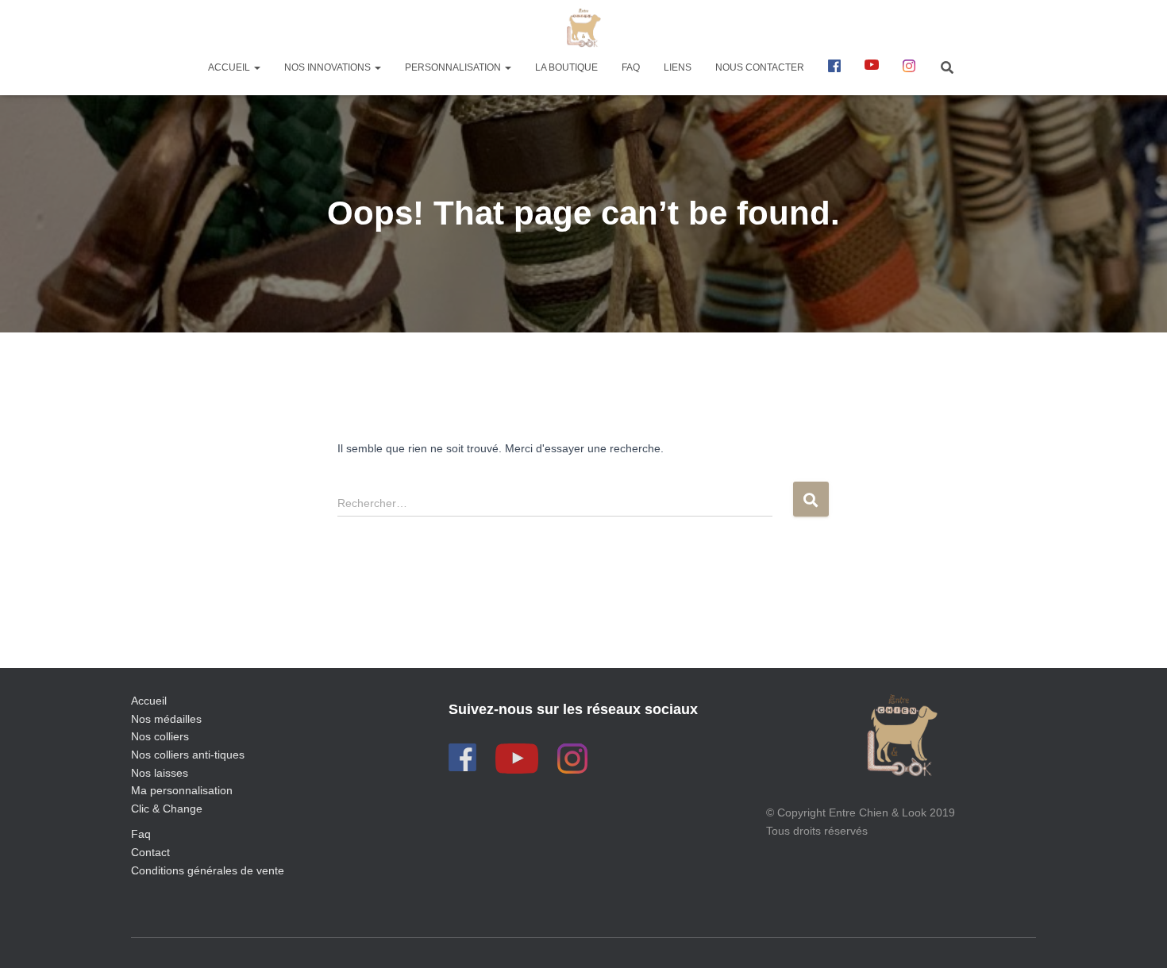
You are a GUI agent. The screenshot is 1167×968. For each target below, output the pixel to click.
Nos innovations (328, 67)
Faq (141, 834)
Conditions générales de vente (207, 870)
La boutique (566, 67)
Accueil (230, 67)
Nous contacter (759, 67)
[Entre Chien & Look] (584, 28)
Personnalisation (454, 67)
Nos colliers (160, 736)
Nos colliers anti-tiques (188, 754)
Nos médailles (166, 719)
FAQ (631, 67)
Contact (150, 852)
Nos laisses (159, 772)
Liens (677, 67)
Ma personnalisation (182, 790)
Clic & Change (166, 808)
